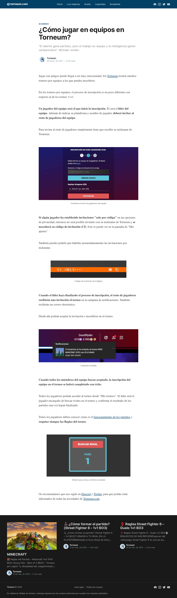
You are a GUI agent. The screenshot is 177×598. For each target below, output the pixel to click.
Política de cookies (95, 587)
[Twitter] (164, 4)
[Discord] (154, 4)
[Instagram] (159, 4)
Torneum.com (91, 499)
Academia (115, 4)
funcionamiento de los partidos (112, 417)
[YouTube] (168, 4)
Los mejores (73, 4)
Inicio (60, 4)
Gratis (87, 4)
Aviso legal (79, 587)
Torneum (51, 58)
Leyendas (100, 4)
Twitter (98, 494)
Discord (86, 494)
